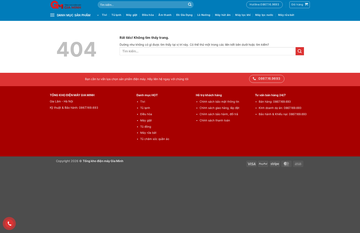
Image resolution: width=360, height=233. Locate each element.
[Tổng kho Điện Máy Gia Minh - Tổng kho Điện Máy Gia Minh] (70, 4)
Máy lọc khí (242, 14)
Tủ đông (145, 126)
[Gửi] (189, 4)
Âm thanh (164, 14)
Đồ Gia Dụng (184, 14)
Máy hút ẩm (223, 14)
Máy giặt (132, 14)
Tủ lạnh (116, 14)
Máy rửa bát (286, 14)
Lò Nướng (203, 14)
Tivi (104, 14)
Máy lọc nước (264, 14)
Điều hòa (148, 14)
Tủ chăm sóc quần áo (154, 139)
